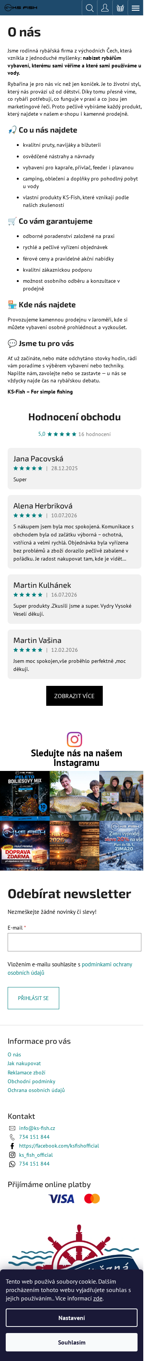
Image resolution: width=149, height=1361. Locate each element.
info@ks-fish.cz (37, 1128)
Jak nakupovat (24, 1063)
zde (97, 1298)
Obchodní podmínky (31, 1081)
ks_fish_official (36, 1154)
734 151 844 (34, 1136)
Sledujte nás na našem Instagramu (76, 757)
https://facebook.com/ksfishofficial (59, 1145)
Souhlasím (72, 1342)
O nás (14, 1054)
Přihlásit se (33, 998)
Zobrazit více (74, 696)
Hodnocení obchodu (74, 416)
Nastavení (71, 1318)
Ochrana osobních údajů (36, 1090)
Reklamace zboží (26, 1072)
